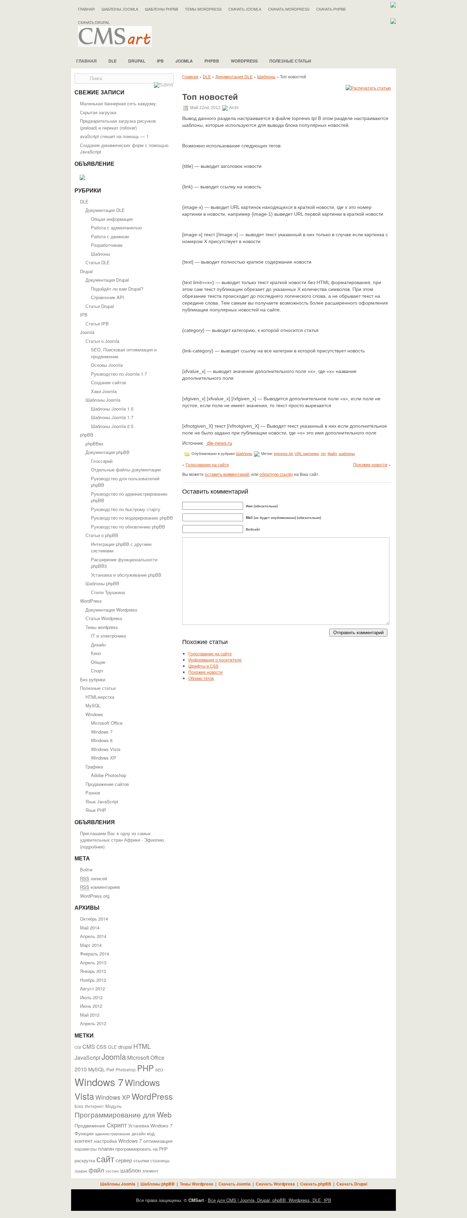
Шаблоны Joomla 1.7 (112, 417)
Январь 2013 (93, 971)
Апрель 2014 (93, 936)
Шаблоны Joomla (120, 9)
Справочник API (107, 297)
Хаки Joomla (104, 391)
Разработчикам (106, 245)
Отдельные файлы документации (126, 469)
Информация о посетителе (215, 659)
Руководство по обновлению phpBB (128, 526)
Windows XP (103, 757)
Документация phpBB (107, 452)
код (151, 1133)
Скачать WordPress (288, 9)
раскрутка (85, 1160)
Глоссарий (101, 461)
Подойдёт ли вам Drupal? (117, 288)
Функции (84, 1133)
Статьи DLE (97, 262)
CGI (78, 1047)
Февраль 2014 (94, 953)
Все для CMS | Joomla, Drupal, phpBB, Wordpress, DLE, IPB (269, 1200)
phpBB (211, 61)
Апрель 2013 (93, 962)
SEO (159, 1069)
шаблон (130, 1170)
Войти (86, 869)
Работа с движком (110, 236)
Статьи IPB (97, 323)
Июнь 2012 (91, 1006)
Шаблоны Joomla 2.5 (112, 426)
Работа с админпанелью (116, 227)
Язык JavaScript (101, 801)
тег (323, 454)
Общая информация (112, 219)
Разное (92, 792)
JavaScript (87, 1057)
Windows (94, 714)
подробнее (92, 846)
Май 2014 (89, 927)
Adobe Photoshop (108, 775)
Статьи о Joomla (102, 341)
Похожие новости (370, 464)
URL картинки (307, 454)
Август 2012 (92, 988)
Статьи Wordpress (103, 618)
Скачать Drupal (351, 1184)
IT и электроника (108, 635)
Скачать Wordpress (275, 1184)
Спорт (97, 670)
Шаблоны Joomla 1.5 (112, 408)
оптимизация (158, 1140)
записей (93, 878)
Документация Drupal (107, 280)
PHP (145, 1068)
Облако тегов (201, 678)
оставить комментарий (227, 474)
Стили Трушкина (108, 592)
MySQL (93, 705)
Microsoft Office (106, 723)
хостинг (112, 1171)
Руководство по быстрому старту (125, 509)
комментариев (100, 887)
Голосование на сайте (207, 464)
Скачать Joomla (244, 9)
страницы (160, 1160)
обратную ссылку (276, 474)
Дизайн (98, 644)
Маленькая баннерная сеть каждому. (118, 103)
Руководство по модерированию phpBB (132, 517)
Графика (94, 766)
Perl (110, 1069)
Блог (79, 1106)
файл (96, 1169)
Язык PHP (95, 810)
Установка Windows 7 (150, 1125)
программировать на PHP (141, 1149)
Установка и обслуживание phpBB (126, 575)
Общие (98, 662)
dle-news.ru (218, 443)
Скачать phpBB (331, 9)
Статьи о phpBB (101, 535)
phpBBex (94, 443)
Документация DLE (105, 210)
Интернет (94, 1106)
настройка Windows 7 (118, 1140)
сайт (105, 1158)
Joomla (184, 61)
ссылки (141, 1160)
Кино (96, 653)
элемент (150, 1171)
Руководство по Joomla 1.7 (119, 374)
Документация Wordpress (111, 609)
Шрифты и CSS (203, 666)
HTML (142, 1045)
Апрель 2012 (93, 1023)
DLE (112, 61)
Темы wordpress (101, 627)
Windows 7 (101, 731)
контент (84, 1140)
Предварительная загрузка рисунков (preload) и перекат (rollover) (118, 124)
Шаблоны (100, 254)
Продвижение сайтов (107, 784)
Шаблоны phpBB (161, 9)
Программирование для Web (123, 1114)
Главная (86, 9)
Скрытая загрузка (98, 112)
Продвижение (90, 1125)
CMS (88, 1046)
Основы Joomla (107, 365)
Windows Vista (105, 749)
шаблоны (347, 454)
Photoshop (126, 1069)
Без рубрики (92, 679)
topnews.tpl (283, 454)
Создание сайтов (108, 382)
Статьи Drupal (99, 306)
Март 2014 (91, 945)
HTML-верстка (99, 697)
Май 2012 (89, 1015)
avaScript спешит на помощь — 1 (114, 136)
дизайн (139, 1133)
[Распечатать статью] (368, 88)
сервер (124, 1160)
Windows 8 (101, 740)
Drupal (136, 61)
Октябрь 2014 (94, 918)
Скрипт (117, 1124)
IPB (160, 61)
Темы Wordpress (203, 9)
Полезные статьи (290, 61)
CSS (101, 1046)
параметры (86, 1149)
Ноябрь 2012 (93, 980)
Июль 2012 (91, 997)
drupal (125, 1046)
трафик (81, 1171)
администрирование (112, 1133)
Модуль (113, 1106)
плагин (106, 1148)
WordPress (244, 61)
